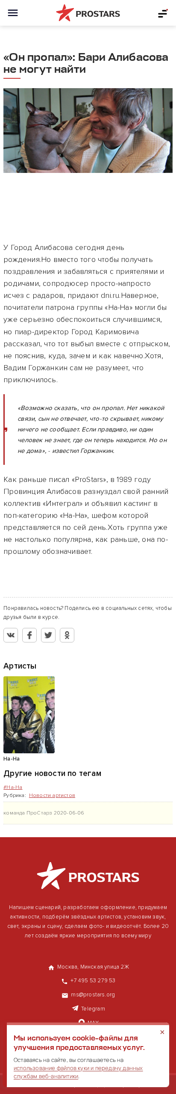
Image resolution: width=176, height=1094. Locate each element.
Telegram (93, 1008)
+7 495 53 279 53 (92, 980)
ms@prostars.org (93, 994)
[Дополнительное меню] (163, 13)
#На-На (12, 787)
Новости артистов (52, 795)
